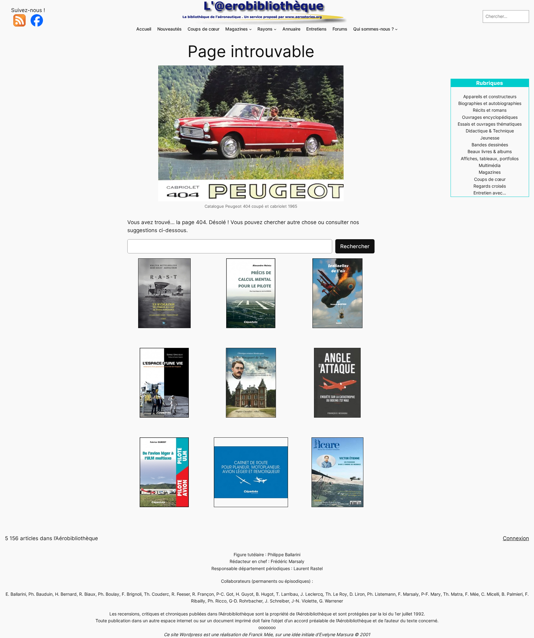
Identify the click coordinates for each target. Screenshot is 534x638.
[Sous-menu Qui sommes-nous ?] (396, 29)
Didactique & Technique (490, 130)
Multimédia (490, 165)
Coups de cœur (490, 179)
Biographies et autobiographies (489, 103)
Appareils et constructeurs (489, 96)
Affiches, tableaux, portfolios (490, 158)
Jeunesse (489, 137)
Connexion (516, 538)
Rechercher (355, 246)
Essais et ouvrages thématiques (490, 124)
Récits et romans (489, 110)
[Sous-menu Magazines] (250, 29)
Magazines (490, 172)
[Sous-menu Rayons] (275, 29)
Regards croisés (489, 186)
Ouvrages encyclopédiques (490, 117)
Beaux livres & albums (490, 151)
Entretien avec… (489, 192)
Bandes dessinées (490, 144)
